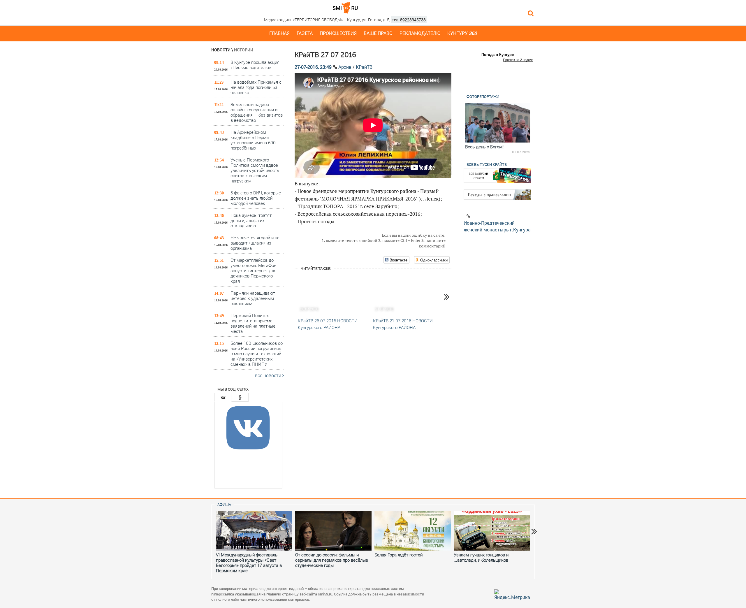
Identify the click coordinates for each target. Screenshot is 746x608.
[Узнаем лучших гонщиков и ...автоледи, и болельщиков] (492, 531)
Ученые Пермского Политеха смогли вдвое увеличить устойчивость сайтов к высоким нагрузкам (255, 170)
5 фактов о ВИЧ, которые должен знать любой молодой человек (256, 198)
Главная (279, 33)
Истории (243, 49)
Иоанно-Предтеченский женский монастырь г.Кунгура (497, 226)
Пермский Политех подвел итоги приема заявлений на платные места (253, 323)
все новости (268, 375)
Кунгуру (462, 33)
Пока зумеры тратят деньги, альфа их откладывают (251, 220)
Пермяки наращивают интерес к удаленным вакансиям (253, 298)
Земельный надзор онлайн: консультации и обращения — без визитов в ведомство (257, 112)
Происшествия (338, 33)
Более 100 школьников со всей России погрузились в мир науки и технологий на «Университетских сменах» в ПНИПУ (257, 353)
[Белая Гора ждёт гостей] (412, 531)
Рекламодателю (420, 33)
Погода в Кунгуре (497, 54)
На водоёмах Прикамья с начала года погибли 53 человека (256, 87)
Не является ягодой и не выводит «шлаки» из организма (255, 243)
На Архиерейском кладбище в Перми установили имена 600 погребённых (253, 139)
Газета (305, 33)
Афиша (224, 504)
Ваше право (378, 33)
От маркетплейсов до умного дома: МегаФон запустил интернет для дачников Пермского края (253, 270)
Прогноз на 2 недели (518, 59)
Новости (221, 49)
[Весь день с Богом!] (497, 123)
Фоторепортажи (483, 96)
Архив (344, 67)
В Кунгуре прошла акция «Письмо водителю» (255, 64)
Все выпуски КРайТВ (487, 164)
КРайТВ (364, 67)
